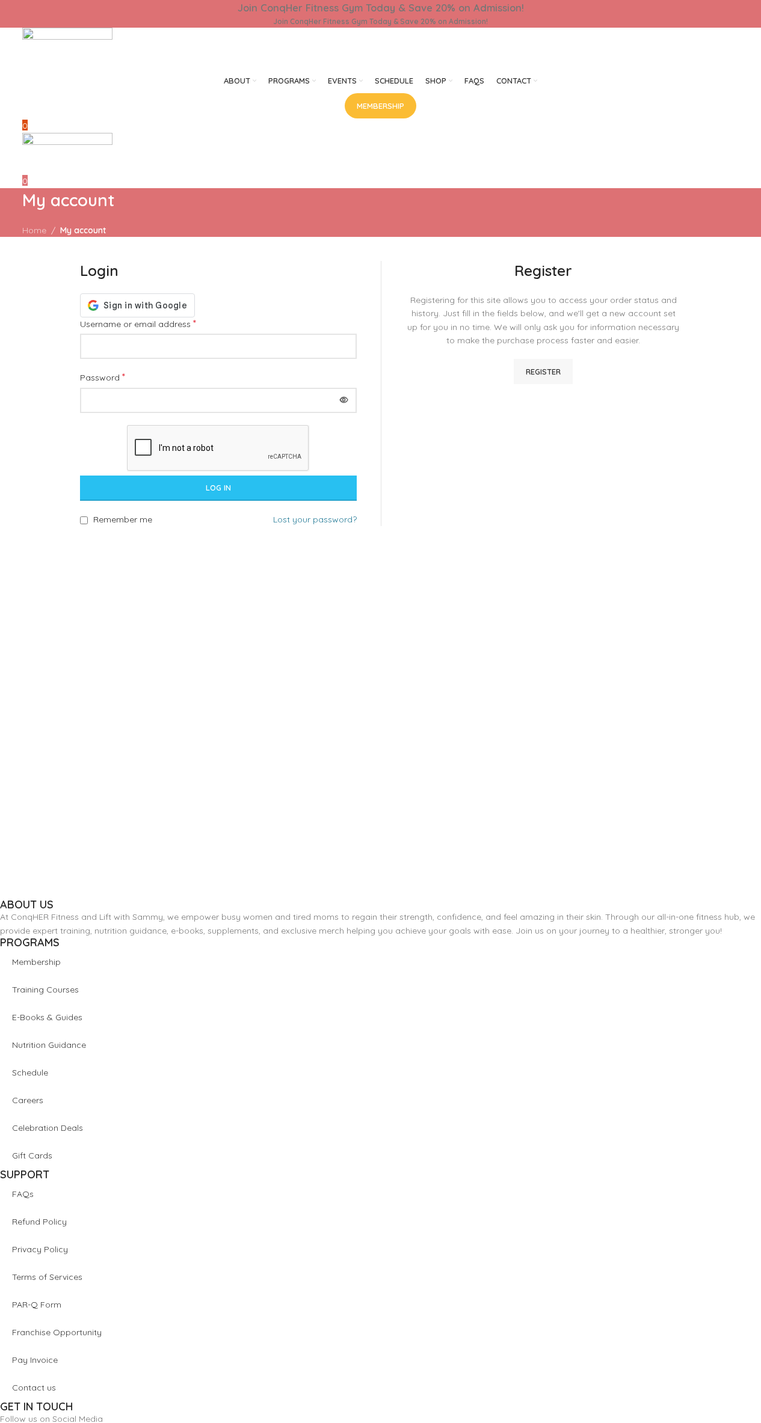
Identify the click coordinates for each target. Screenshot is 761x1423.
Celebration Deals (47, 1127)
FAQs (23, 1194)
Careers (27, 1100)
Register (543, 371)
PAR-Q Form (36, 1304)
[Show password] (344, 400)
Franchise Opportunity (57, 1332)
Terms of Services (47, 1277)
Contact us (34, 1387)
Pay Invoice (35, 1359)
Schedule (30, 1072)
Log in (218, 487)
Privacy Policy (40, 1249)
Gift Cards (32, 1155)
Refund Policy (39, 1221)
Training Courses (45, 989)
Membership (36, 961)
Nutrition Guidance (49, 1044)
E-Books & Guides (47, 1017)
